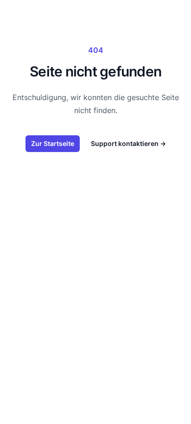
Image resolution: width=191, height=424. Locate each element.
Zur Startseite (52, 143)
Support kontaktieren (128, 143)
